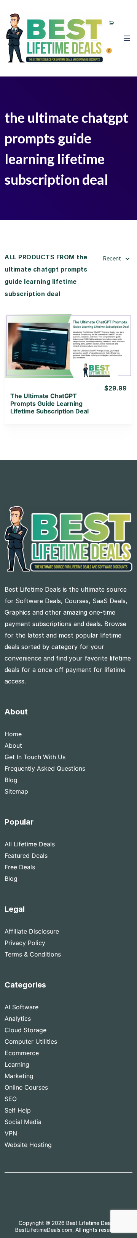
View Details (68, 336)
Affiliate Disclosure (32, 931)
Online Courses (26, 1087)
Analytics (18, 1018)
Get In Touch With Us (35, 757)
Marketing (19, 1076)
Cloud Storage (25, 1030)
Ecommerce (22, 1053)
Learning (17, 1064)
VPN (11, 1133)
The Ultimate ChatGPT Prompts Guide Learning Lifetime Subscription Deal (49, 403)
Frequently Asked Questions (45, 768)
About (13, 745)
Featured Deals (26, 855)
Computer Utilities (31, 1041)
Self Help (18, 1110)
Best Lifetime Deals (90, 1223)
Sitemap (16, 791)
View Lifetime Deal (68, 355)
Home (13, 734)
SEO (11, 1099)
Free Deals (20, 867)
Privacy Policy (25, 943)
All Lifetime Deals (30, 844)
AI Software (21, 1007)
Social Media (23, 1122)
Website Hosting (28, 1145)
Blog (11, 780)
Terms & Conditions (33, 954)
